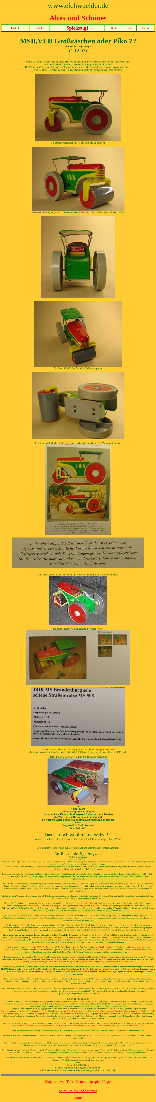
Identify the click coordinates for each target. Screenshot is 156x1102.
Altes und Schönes (78, 18)
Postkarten (16, 28)
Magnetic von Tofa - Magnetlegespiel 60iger (78, 1082)
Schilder (40, 28)
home (78, 1097)
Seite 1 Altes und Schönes (78, 1091)
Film (130, 28)
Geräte (114, 28)
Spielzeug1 (77, 28)
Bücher (145, 28)
